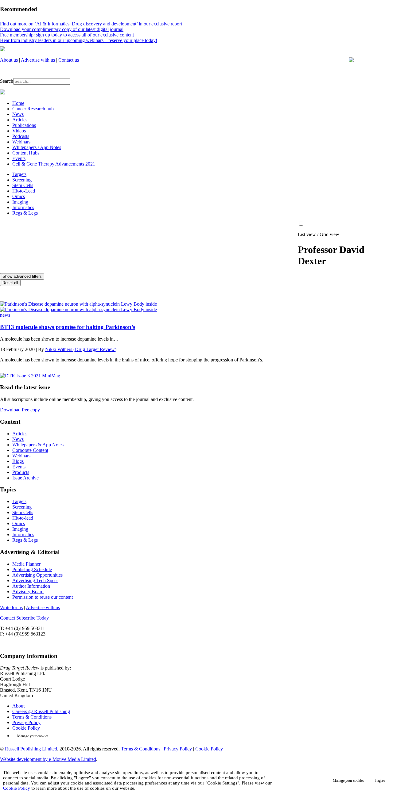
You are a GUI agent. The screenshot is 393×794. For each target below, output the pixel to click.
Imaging (20, 201)
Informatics (23, 207)
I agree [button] (380, 780)
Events (18, 466)
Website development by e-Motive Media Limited (48, 759)
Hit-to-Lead (23, 190)
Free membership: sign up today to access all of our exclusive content (67, 34)
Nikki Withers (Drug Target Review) (80, 349)
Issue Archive (25, 477)
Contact (7, 617)
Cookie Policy (26, 728)
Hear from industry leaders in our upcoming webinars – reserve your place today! (78, 40)
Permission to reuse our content (42, 597)
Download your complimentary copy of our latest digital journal (61, 29)
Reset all (10, 283)
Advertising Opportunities (37, 575)
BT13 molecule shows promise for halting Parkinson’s (67, 327)
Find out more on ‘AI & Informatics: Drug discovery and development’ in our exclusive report (91, 23)
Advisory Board (28, 591)
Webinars (21, 455)
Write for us (11, 607)
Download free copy (20, 409)
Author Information (31, 586)
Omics (18, 196)
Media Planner (26, 564)
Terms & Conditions (32, 717)
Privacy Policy (26, 722)
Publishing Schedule (32, 569)
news (5, 315)
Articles (19, 433)
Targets (19, 174)
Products (20, 472)
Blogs (18, 461)
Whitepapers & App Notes (38, 444)
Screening (22, 179)
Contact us (68, 60)
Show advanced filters (22, 276)
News (18, 439)
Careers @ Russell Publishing (41, 711)
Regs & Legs (25, 213)
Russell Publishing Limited (31, 748)
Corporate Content (30, 450)
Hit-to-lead (22, 518)
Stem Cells (22, 185)
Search (6, 81)
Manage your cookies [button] (33, 736)
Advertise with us (38, 60)
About (18, 705)
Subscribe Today (32, 617)
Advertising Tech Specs (35, 580)
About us (9, 60)
